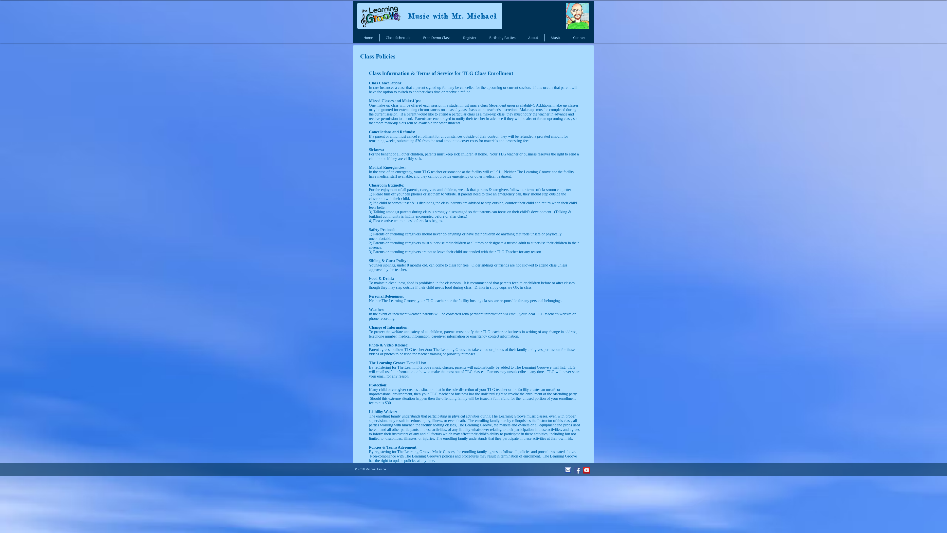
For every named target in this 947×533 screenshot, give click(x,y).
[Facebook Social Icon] (577, 470)
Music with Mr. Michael (452, 16)
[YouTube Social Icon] (586, 470)
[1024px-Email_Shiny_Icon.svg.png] (568, 470)
